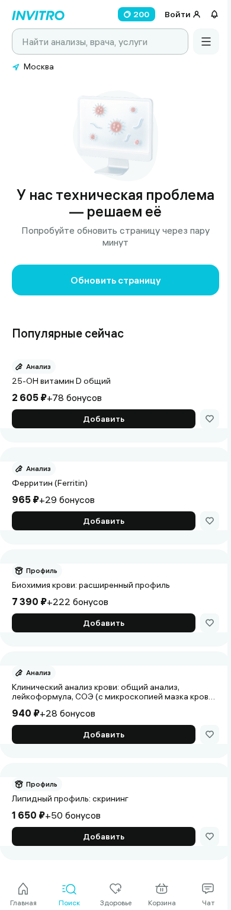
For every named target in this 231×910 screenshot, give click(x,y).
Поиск (69, 902)
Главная (23, 902)
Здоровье (115, 902)
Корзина (162, 902)
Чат (208, 902)
